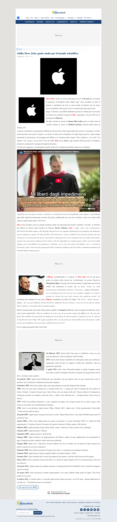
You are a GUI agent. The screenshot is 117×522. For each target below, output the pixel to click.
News (31, 18)
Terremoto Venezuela (87, 22)
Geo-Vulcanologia (59, 18)
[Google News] (94, 509)
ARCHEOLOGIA (89, 502)
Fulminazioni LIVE (62, 22)
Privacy (91, 513)
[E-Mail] (98, 509)
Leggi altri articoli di (29, 487)
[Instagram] (84, 509)
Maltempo (40, 22)
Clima (52, 18)
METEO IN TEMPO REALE (56, 502)
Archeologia (79, 18)
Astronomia (70, 18)
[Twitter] (88, 509)
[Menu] (18, 17)
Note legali (87, 513)
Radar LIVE (73, 22)
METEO (64, 502)
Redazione (81, 513)
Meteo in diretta (45, 18)
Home (27, 18)
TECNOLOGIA (97, 502)
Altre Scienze (87, 18)
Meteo (36, 18)
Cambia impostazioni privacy (93, 515)
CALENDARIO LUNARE (88, 506)
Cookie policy (97, 513)
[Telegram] (91, 509)
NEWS (20, 49)
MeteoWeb (80, 518)
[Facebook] (81, 509)
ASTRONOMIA (81, 502)
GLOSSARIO (97, 506)
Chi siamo (76, 513)
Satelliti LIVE (50, 22)
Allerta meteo (29, 22)
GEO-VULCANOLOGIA (72, 502)
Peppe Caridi (20, 56)
